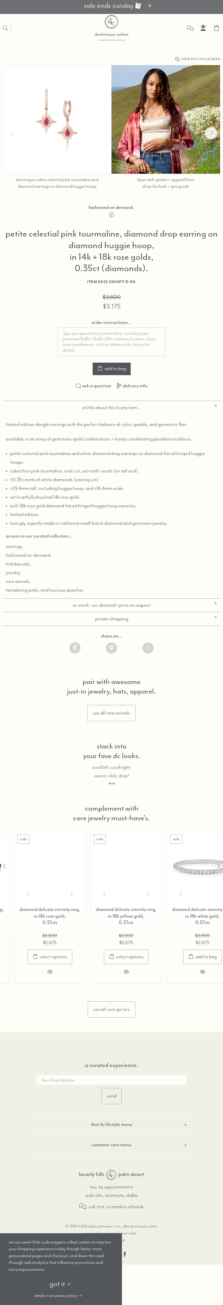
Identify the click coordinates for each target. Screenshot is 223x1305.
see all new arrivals (111, 713)
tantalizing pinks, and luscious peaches (45, 590)
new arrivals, (18, 581)
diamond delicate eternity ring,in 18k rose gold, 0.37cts (35, 916)
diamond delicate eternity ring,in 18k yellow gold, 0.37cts (111, 916)
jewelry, (13, 573)
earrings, (14, 546)
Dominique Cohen (111, 28)
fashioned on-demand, (28, 555)
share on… (111, 636)
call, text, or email (105, 1207)
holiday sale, (18, 564)
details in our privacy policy (55, 1295)
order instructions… (111, 322)
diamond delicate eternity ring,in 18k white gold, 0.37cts (188, 916)
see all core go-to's (111, 1009)
